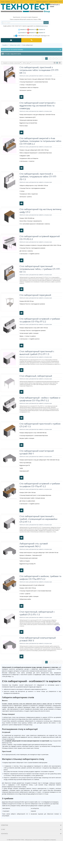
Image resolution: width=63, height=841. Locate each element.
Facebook (7, 1)
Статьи (60, 1)
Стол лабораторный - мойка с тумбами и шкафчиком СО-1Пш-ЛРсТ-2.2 (40, 399)
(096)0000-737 (23, 29)
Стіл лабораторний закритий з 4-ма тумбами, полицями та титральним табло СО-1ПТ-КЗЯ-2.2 (40, 141)
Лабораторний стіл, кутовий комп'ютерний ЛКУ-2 (34, 545)
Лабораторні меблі (15, 45)
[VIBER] (57, 629)
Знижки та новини (53, 1)
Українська (20, 2)
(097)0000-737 (23, 32)
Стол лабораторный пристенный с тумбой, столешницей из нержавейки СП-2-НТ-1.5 (38, 519)
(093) (41, 32)
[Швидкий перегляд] (21, 97)
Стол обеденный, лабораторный (36, 375)
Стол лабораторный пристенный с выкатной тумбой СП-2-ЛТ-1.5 (37, 352)
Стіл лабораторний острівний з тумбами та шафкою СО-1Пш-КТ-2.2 (40, 485)
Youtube (3, 1)
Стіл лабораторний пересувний (35, 295)
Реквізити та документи (42, 1)
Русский (13, 2)
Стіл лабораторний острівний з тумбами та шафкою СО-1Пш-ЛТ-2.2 (40, 320)
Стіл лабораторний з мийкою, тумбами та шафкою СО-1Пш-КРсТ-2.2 (40, 577)
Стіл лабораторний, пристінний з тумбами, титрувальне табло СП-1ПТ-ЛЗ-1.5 (38, 176)
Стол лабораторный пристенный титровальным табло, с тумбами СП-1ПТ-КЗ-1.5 (40, 269)
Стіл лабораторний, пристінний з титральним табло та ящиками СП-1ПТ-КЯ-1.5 (39, 70)
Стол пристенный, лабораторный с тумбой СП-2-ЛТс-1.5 (37, 613)
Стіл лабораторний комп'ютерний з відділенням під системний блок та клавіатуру (37, 105)
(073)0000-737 (41, 29)
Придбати (5, 45)
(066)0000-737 (32, 29)
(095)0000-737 (32, 32)
